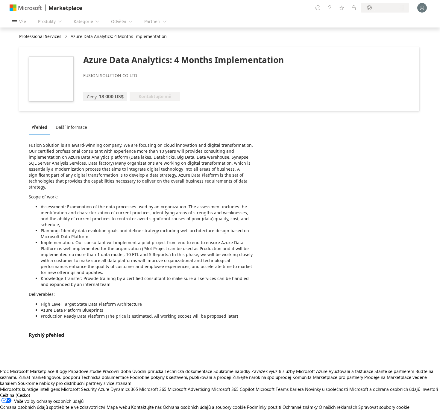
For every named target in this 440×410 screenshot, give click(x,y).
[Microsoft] (26, 7)
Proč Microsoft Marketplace (27, 371)
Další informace (71, 127)
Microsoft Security (79, 389)
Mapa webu (118, 407)
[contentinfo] (66, 36)
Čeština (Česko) (15, 395)
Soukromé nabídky (231, 371)
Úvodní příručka (147, 371)
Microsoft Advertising (189, 389)
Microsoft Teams (272, 389)
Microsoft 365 (152, 389)
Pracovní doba (117, 371)
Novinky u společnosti (326, 389)
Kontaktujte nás (146, 407)
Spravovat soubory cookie (383, 407)
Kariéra (297, 389)
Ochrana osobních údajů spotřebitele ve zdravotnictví (52, 407)
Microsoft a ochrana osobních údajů (384, 389)
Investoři (429, 389)
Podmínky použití (264, 407)
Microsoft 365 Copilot (232, 389)
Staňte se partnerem (394, 371)
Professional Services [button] (40, 36)
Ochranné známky (300, 407)
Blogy (61, 371)
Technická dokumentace (188, 371)
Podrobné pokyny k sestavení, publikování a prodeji (180, 377)
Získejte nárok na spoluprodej (262, 377)
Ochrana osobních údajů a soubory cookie (204, 407)
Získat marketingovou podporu (49, 377)
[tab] (41, 127)
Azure (103, 389)
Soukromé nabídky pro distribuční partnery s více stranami (75, 383)
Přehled (39, 127)
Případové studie (84, 371)
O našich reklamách (338, 407)
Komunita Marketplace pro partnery (327, 377)
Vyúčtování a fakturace (351, 371)
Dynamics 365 (124, 389)
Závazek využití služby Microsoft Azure (290, 371)
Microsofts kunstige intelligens (30, 389)
